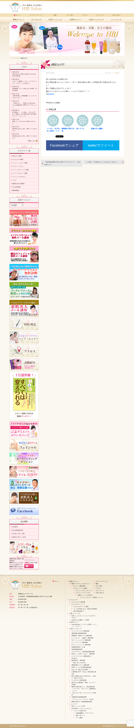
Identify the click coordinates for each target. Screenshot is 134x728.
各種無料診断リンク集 (78, 647)
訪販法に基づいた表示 (19, 537)
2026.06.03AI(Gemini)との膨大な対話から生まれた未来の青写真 (24, 74)
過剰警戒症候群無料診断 (79, 633)
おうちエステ (37, 19)
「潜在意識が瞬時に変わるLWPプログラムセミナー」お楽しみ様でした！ (62, 163)
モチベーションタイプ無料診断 (81, 640)
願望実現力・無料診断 (78, 660)
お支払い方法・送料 (18, 533)
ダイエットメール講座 (80, 588)
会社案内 (15, 527)
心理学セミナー (75, 19)
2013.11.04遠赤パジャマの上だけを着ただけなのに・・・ (23, 121)
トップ (11, 58)
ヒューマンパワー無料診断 (80, 642)
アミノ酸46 (79, 717)
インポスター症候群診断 (79, 680)
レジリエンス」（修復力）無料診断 (82, 638)
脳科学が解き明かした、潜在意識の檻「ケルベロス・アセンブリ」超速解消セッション (84, 688)
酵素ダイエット (19, 19)
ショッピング (116, 19)
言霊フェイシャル (55, 19)
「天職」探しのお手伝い (79, 662)
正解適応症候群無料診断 (79, 697)
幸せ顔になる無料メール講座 (80, 620)
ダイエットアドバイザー (83, 593)
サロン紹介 (69, 15)
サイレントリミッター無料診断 (81, 645)
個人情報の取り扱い (109, 726)
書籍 (55, 15)
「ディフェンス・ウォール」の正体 (82, 699)
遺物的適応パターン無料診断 (80, 665)
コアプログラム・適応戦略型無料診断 (83, 651)
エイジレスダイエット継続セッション (91, 597)
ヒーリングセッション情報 (20, 170)
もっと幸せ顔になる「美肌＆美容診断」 (86, 609)
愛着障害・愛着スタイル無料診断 (82, 635)
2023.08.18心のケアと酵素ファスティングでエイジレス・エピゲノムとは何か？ (24, 81)
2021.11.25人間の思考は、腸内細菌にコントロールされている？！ (24, 96)
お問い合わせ (116, 15)
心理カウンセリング (96, 19)
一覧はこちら (31, 141)
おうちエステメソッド (78, 604)
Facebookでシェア (64, 145)
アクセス (84, 15)
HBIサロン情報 (16, 156)
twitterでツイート (101, 145)
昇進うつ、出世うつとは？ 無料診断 (83, 654)
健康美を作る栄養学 (18, 183)
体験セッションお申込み (85, 595)
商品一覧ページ (80, 715)
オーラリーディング (36, 15)
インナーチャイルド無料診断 (80, 631)
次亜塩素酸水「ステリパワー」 (85, 713)
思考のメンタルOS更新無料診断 (81, 667)
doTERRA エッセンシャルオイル (81, 708)
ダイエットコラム (17, 166)
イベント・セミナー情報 (19, 163)
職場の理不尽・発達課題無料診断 (82, 701)
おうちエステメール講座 (81, 606)
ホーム (18, 15)
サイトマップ (100, 15)
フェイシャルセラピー (19, 176)
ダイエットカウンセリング (84, 590)
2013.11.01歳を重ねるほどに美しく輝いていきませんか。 (24, 136)
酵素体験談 (15, 190)
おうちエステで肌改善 (78, 602)
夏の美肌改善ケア (79, 611)
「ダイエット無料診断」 (79, 586)
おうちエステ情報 (17, 159)
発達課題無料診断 (77, 649)
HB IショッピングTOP (78, 706)
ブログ (17, 58)
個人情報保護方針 (17, 530)
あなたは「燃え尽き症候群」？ (81, 669)
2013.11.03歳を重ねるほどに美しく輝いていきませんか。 (24, 128)
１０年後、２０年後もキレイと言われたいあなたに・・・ (103, 162)
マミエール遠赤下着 (80, 711)
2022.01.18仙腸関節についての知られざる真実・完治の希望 (24, 88)
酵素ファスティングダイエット (81, 583)
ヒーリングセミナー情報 (19, 173)
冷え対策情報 (16, 187)
